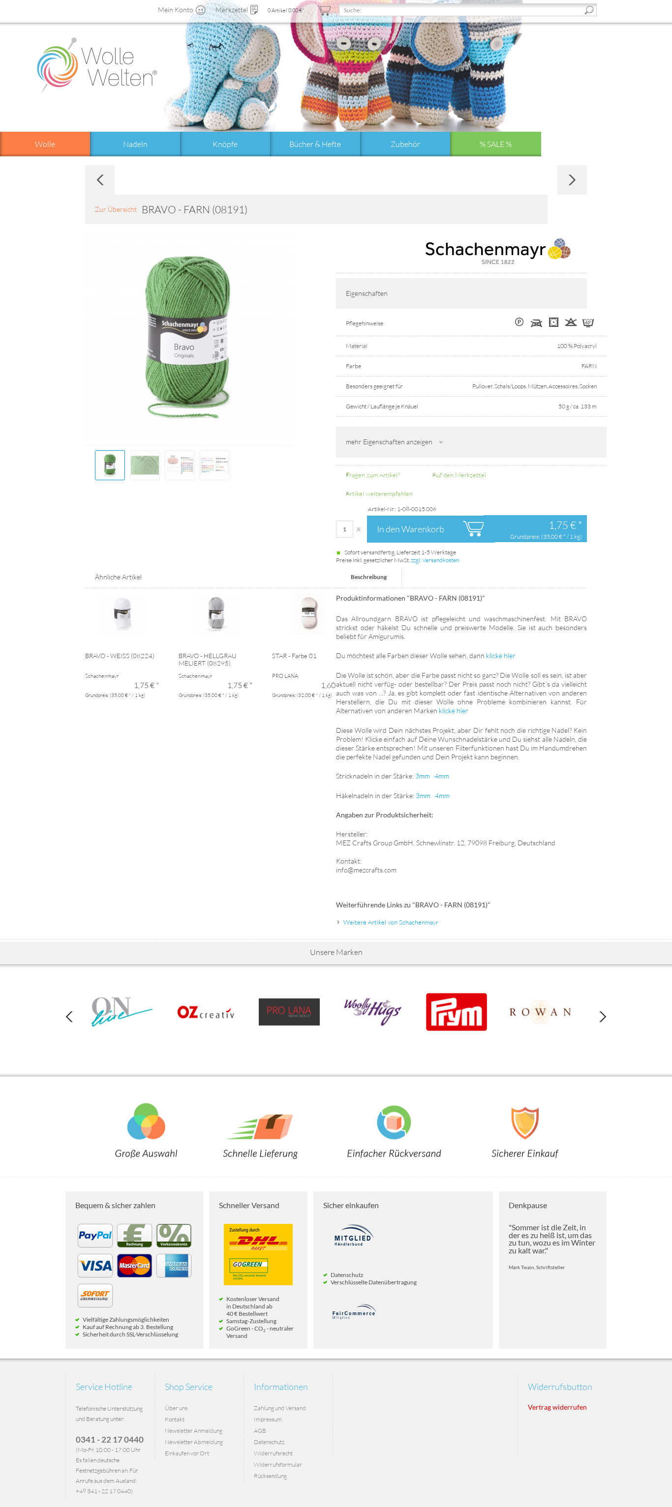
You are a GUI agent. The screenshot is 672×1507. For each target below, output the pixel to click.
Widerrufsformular (278, 1464)
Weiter (572, 179)
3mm (422, 776)
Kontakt (174, 1419)
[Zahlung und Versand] (260, 1131)
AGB (260, 1430)
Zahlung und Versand (280, 1408)
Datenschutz (269, 1442)
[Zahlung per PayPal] (95, 1247)
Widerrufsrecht (273, 1453)
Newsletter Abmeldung (194, 1442)
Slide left (69, 1016)
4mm (441, 776)
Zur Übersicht (116, 209)
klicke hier (501, 655)
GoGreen (238, 1328)
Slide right (603, 1016)
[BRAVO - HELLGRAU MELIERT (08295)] (215, 622)
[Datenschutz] (525, 1131)
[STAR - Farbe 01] (308, 622)
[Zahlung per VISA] (95, 1277)
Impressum (268, 1419)
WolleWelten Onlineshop (97, 65)
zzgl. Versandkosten (435, 560)
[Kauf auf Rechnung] (134, 1247)
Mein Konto (175, 9)
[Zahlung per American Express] (173, 1277)
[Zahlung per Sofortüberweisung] (95, 1307)
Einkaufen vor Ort (187, 1453)
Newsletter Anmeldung (193, 1430)
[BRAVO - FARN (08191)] (110, 465)
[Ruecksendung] (394, 1131)
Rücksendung (270, 1475)
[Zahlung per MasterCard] (134, 1277)
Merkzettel (231, 9)
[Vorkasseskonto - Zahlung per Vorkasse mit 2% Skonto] (173, 1247)
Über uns (176, 1408)
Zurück (99, 179)
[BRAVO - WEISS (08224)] (122, 622)
